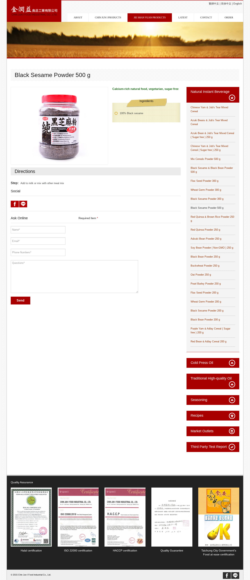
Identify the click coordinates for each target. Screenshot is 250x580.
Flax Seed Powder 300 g (204, 180)
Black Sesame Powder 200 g (207, 310)
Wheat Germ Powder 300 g (206, 189)
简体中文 (226, 3)
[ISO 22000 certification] (78, 516)
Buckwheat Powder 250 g (205, 265)
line (235, 575)
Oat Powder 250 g (201, 274)
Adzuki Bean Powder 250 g (206, 238)
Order (229, 17)
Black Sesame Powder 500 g (207, 207)
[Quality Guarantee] (171, 516)
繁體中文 (214, 3)
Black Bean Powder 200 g (205, 319)
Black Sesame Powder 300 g (207, 198)
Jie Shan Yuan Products (150, 17)
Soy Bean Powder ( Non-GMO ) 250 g (212, 247)
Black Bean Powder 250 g (205, 256)
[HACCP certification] (125, 516)
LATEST (183, 17)
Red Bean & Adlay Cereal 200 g (208, 341)
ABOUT (78, 17)
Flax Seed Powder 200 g (204, 292)
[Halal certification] (31, 516)
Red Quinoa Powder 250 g (205, 229)
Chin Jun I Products (108, 17)
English (237, 3)
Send (20, 300)
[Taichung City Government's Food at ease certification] (218, 516)
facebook (227, 575)
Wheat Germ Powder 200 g (206, 301)
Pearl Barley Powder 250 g (206, 283)
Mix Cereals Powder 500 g (205, 159)
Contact (206, 17)
